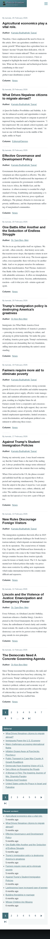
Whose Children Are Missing (19, 902)
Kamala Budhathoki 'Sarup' (24, 33)
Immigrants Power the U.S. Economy (23, 741)
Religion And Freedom (16, 780)
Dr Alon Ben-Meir (19, 319)
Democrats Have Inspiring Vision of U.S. (25, 766)
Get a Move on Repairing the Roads (22, 769)
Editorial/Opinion (20, 141)
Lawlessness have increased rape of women (27, 888)
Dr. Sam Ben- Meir (20, 240)
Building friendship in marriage (20, 895)
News (15, 80)
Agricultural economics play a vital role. (24, 816)
